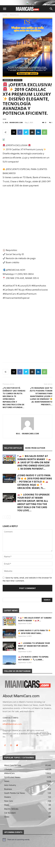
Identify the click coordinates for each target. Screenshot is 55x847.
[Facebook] (20, 132)
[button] (4, 8)
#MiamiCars (14, 15)
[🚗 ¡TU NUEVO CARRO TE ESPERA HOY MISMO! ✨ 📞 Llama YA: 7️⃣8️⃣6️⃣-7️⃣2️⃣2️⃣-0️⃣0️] (9, 660)
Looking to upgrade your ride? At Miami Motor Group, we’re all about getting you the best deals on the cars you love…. (33, 502)
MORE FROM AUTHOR (35, 448)
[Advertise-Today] (27, 2)
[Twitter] (26, 132)
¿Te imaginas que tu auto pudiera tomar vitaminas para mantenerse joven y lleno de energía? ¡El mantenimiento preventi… (41, 396)
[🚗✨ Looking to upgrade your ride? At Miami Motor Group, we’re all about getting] (9, 497)
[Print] (32, 132)
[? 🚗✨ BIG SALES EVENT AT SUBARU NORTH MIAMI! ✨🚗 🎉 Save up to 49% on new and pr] (9, 459)
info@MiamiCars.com (12, 724)
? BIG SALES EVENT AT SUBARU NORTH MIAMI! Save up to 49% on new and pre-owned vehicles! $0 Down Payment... (33, 462)
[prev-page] (4, 517)
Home (5, 15)
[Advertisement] (27, 218)
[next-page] (8, 517)
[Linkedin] (38, 132)
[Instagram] (11, 745)
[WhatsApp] (44, 132)
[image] (27, 684)
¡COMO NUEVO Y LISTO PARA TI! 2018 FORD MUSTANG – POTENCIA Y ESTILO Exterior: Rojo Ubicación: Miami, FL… (34, 482)
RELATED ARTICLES (13, 448)
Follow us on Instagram (17, 671)
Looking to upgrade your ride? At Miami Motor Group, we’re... (34, 646)
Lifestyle (18, 80)
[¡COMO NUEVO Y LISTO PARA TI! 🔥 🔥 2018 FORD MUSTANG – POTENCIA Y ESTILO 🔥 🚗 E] (9, 478)
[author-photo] (27, 430)
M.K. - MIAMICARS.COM (14, 122)
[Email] (13, 132)
